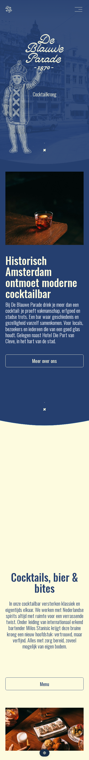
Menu (44, 683)
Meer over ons (44, 360)
